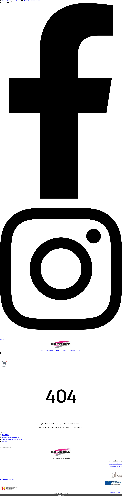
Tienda (64, 350)
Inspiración (49, 350)
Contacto (72, 350)
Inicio (41, 350)
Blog (57, 350)
